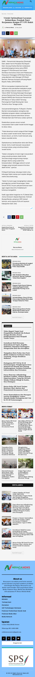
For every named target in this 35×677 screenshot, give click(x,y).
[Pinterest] (12, 33)
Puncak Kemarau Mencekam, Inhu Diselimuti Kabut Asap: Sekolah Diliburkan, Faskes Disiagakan (8, 474)
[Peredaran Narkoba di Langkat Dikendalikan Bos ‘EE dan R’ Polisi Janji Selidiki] (6, 264)
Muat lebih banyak (17, 317)
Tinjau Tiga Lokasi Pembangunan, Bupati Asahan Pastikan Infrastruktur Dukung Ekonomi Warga (25, 474)
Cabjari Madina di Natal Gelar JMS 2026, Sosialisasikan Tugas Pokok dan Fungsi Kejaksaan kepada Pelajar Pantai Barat (23, 496)
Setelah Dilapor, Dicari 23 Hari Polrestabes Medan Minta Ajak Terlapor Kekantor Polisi (23, 299)
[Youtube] (18, 638)
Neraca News (10, 27)
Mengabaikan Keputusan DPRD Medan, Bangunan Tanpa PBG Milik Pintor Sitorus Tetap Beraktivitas (25, 450)
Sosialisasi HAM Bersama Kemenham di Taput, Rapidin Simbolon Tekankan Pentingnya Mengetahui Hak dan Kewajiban (16, 345)
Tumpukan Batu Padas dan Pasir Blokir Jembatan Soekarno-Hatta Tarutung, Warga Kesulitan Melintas (17, 355)
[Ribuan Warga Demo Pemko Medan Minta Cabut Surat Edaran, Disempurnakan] (6, 309)
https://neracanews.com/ (17, 249)
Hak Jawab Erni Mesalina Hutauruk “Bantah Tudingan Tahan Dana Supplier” (22, 276)
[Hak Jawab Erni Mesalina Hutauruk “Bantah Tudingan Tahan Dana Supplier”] (6, 275)
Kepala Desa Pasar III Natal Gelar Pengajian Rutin (8, 229)
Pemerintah (10, 14)
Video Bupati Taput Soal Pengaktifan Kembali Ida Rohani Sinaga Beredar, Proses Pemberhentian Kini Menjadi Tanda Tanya (17, 334)
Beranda (4, 14)
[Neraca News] (3, 27)
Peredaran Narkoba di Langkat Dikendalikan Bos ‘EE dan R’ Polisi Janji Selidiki (23, 265)
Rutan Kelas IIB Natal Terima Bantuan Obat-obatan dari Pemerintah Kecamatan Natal (16, 388)
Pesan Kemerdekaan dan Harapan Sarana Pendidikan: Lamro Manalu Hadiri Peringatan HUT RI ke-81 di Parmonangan (17, 397)
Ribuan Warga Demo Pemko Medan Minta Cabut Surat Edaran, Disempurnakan (21, 310)
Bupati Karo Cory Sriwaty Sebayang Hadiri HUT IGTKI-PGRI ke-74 (25, 229)
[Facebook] (3, 33)
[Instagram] (9, 638)
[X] (8, 33)
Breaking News (17, 261)
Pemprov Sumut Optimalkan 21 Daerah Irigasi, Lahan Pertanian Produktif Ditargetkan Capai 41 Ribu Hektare (23, 521)
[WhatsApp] (16, 33)
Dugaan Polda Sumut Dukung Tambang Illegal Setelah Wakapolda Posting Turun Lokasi (22, 288)
